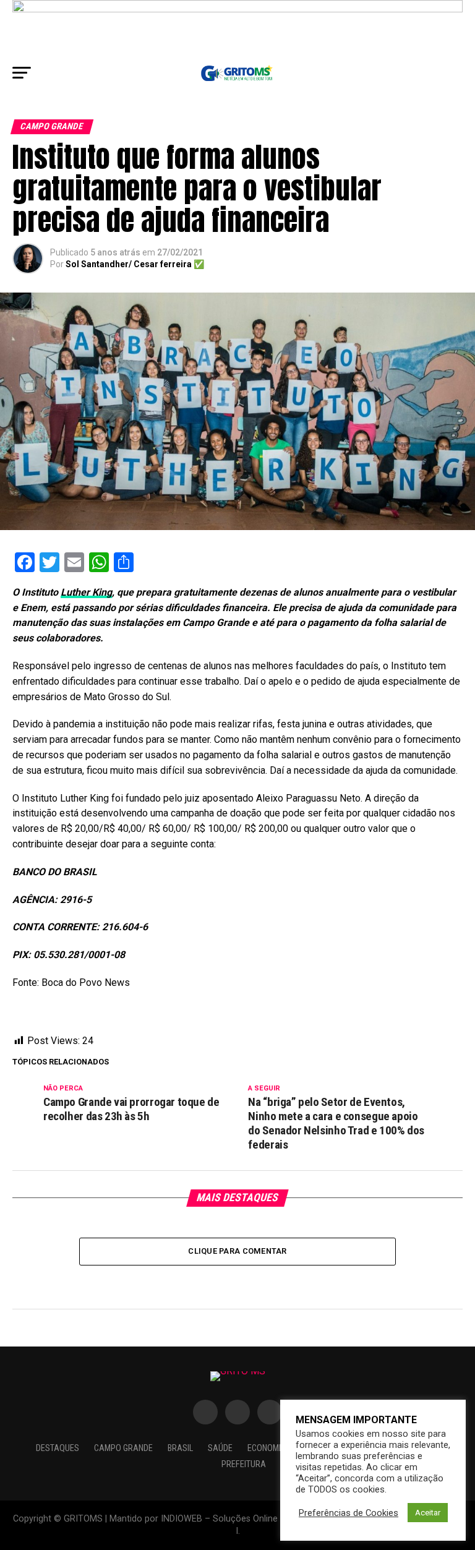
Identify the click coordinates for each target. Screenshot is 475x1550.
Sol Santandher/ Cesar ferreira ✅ (135, 264)
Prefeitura (243, 1464)
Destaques (57, 1448)
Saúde (220, 1448)
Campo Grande (123, 1448)
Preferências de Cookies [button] (348, 1512)
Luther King (86, 592)
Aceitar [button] (427, 1512)
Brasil (180, 1448)
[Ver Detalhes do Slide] (237, 29)
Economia (266, 1448)
